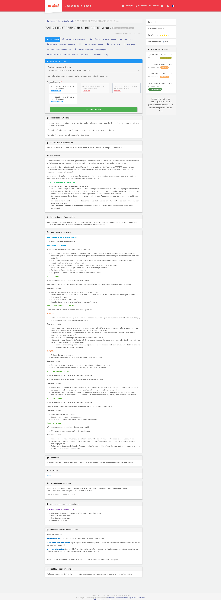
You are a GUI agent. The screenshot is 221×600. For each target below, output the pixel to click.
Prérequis (131, 44)
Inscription (54, 39)
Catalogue (129, 6)
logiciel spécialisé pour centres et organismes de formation (126, 598)
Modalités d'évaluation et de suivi (64, 54)
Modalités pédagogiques (60, 49)
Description (128, 39)
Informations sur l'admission (104, 39)
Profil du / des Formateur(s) (96, 54)
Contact (155, 6)
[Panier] (162, 5)
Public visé (115, 44)
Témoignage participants (75, 39)
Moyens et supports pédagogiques (92, 49)
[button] (173, 5)
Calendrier (142, 6)
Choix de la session (54, 82)
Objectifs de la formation (92, 44)
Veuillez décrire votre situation (59, 67)
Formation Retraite (66, 21)
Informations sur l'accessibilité (62, 44)
